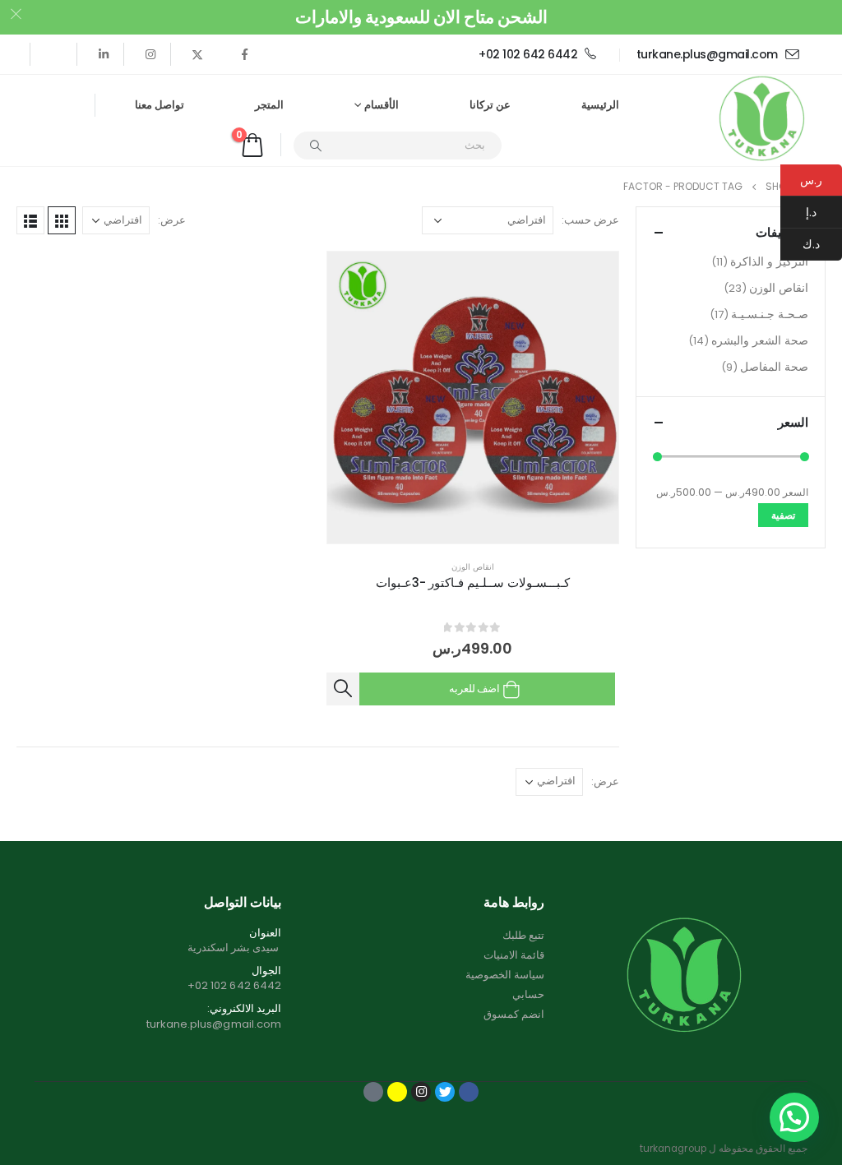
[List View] (30, 220)
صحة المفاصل (774, 366)
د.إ (824, 212)
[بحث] (316, 145)
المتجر (269, 105)
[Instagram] (150, 54)
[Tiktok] (57, 54)
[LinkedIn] (103, 54)
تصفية (783, 515)
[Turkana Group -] (761, 120)
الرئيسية (600, 105)
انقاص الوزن (472, 567)
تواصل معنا (159, 105)
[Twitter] (197, 54)
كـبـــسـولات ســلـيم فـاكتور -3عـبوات (473, 582)
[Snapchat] (397, 1092)
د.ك (822, 244)
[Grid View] (62, 220)
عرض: (172, 220)
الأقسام (381, 105)
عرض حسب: (590, 220)
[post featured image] (473, 397)
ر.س (811, 180)
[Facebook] (244, 54)
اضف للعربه (474, 688)
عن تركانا (490, 105)
